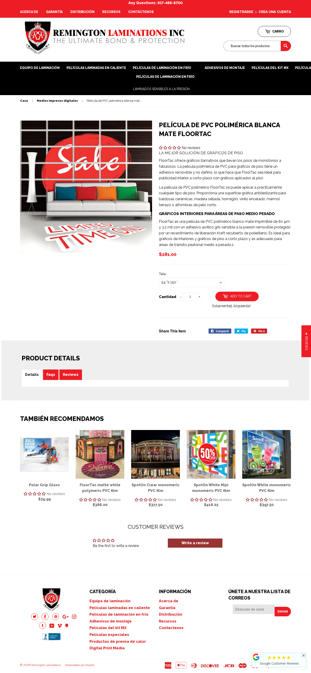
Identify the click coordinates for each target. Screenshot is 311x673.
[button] (170, 148)
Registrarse (241, 12)
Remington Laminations (46, 665)
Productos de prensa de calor (117, 641)
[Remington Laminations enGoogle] (65, 617)
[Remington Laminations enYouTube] (51, 626)
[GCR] (256, 657)
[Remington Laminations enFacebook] (45, 619)
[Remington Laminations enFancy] (66, 626)
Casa (24, 100)
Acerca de (29, 12)
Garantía (54, 12)
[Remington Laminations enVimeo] (59, 626)
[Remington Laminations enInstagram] (74, 617)
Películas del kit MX (107, 628)
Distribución (82, 12)
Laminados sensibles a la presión (161, 89)
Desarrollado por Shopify (80, 665)
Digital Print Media (107, 648)
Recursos (111, 12)
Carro (278, 31)
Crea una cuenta (275, 12)
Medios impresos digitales (57, 100)
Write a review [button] (195, 543)
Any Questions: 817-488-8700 (155, 3)
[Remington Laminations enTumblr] (42, 628)
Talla (162, 274)
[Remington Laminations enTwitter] (34, 619)
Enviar (283, 611)
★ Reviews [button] (306, 341)
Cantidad (167, 297)
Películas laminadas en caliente (96, 68)
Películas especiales (109, 635)
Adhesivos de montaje (225, 68)
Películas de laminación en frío (165, 76)
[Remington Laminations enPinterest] (55, 619)
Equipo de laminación (40, 68)
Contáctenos (141, 12)
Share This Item (172, 331)
